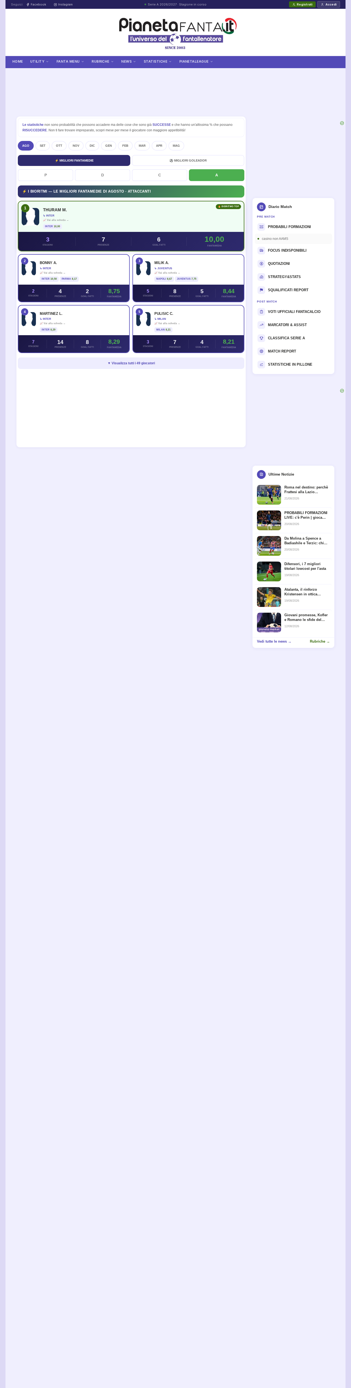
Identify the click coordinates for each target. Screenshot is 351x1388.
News (126, 61)
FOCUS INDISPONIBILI (287, 250)
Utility (37, 61)
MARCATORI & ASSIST (287, 325)
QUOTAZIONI (279, 264)
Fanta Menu (68, 61)
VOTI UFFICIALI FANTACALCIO (294, 312)
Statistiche (155, 61)
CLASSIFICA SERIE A (286, 338)
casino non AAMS (275, 239)
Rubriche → (320, 641)
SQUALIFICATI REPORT (288, 290)
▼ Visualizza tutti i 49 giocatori (131, 363)
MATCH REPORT (282, 351)
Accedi (330, 4)
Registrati (304, 4)
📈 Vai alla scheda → (56, 220)
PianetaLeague (194, 61)
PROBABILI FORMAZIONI (289, 227)
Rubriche (100, 61)
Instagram (65, 4)
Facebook (38, 4)
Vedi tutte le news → (274, 641)
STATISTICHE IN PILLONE (290, 364)
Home (17, 61)
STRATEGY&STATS (284, 277)
